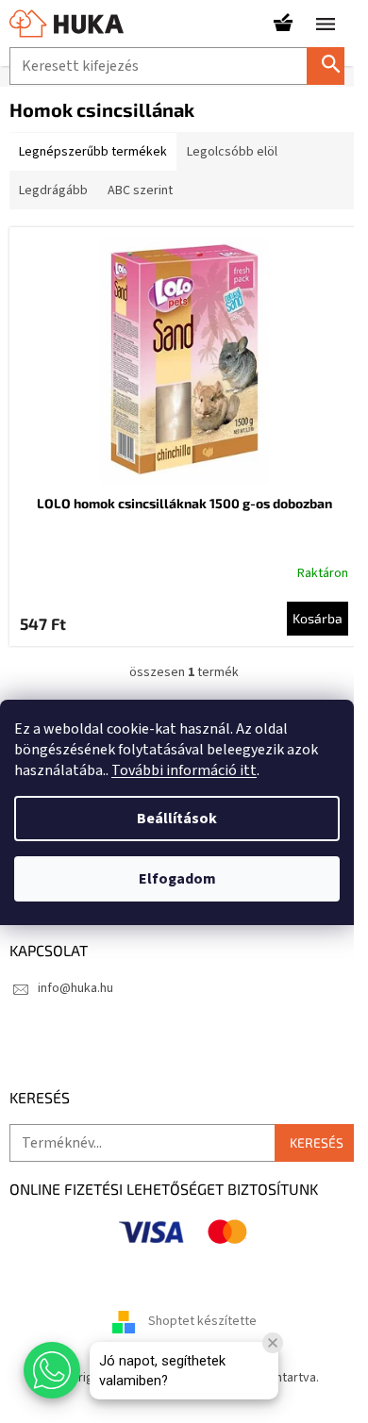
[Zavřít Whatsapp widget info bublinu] (272, 1342)
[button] (52, 1370)
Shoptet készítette (202, 1321)
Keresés (333, 66)
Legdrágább (53, 190)
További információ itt (184, 770)
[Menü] (325, 23)
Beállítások (177, 818)
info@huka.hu (75, 988)
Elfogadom (177, 879)
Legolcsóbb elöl (232, 151)
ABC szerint (140, 190)
